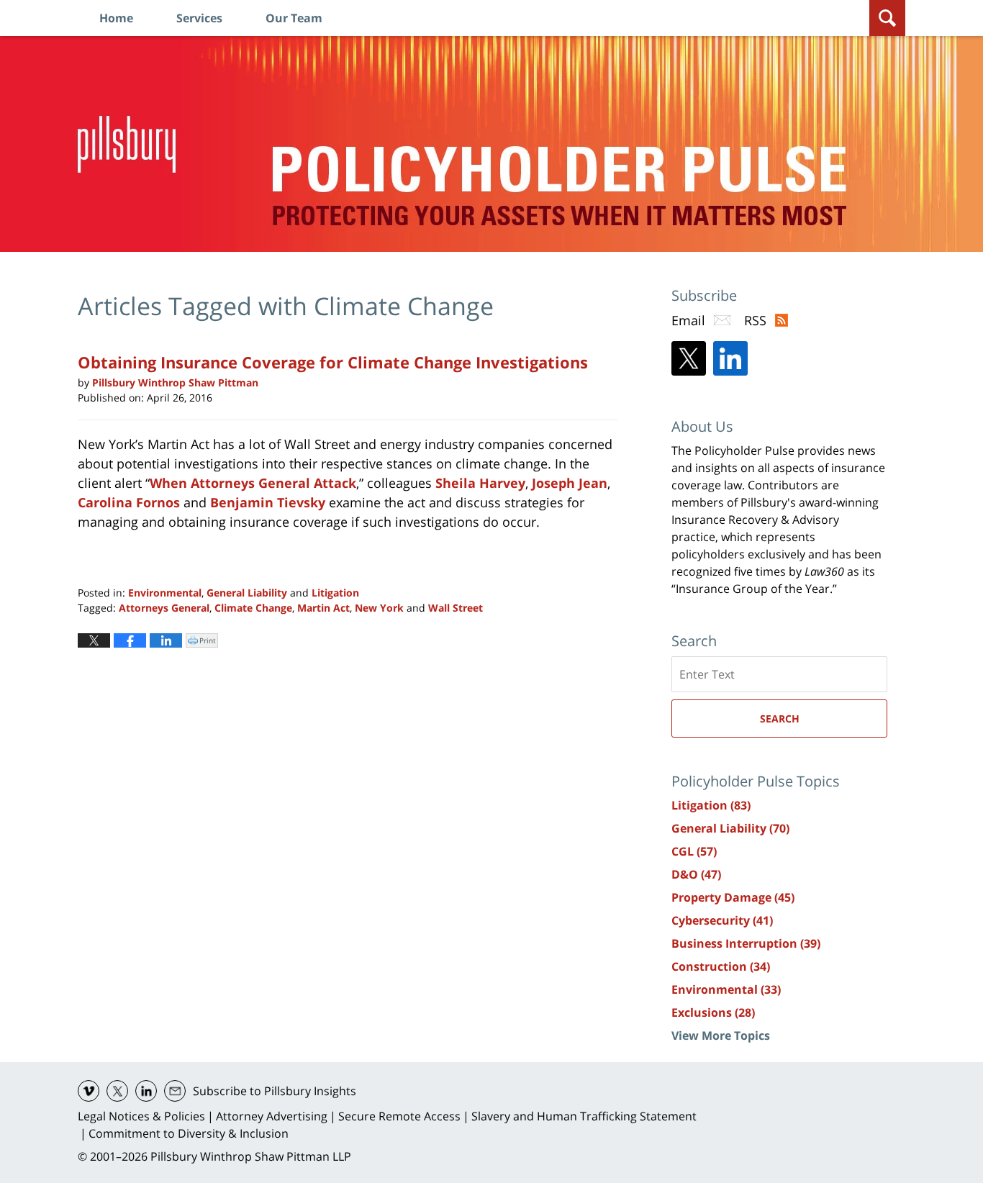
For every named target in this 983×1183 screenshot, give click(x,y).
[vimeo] (88, 1091)
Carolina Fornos (129, 502)
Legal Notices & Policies (141, 1116)
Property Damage (732, 897)
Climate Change (253, 608)
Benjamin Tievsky (267, 502)
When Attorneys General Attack (253, 482)
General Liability (247, 592)
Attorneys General (164, 608)
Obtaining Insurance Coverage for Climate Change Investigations (333, 362)
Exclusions (713, 1012)
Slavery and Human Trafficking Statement (584, 1116)
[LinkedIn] (730, 358)
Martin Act (323, 608)
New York (379, 608)
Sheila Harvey (480, 482)
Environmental (164, 592)
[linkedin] (146, 1091)
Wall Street (455, 608)
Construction (720, 966)
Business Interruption (745, 943)
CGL (694, 851)
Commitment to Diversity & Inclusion (189, 1133)
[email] (175, 1091)
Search (779, 718)
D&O (696, 874)
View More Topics (720, 1035)
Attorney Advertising (271, 1116)
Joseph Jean (569, 482)
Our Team (294, 18)
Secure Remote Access (399, 1116)
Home (116, 18)
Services (199, 18)
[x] (117, 1091)
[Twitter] (688, 358)
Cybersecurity (722, 920)
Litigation (335, 592)
